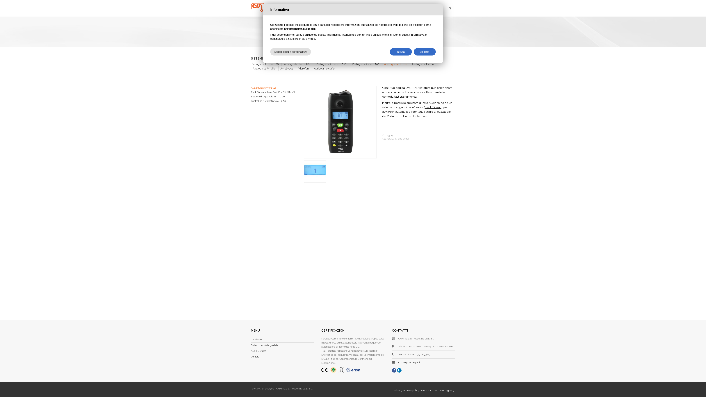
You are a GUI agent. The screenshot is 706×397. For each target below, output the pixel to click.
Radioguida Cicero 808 (297, 64)
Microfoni (303, 68)
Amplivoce (286, 68)
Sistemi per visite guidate (264, 345)
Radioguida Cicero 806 (265, 64)
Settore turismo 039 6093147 (414, 354)
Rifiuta (401, 51)
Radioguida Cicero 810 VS (331, 64)
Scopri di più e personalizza (290, 51)
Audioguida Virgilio (264, 68)
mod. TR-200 (433, 107)
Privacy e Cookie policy (406, 390)
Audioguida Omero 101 (263, 87)
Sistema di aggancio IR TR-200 (268, 96)
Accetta (424, 51)
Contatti (255, 356)
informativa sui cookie (302, 28)
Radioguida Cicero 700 (365, 64)
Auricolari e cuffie (324, 68)
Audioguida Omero (395, 64)
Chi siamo (256, 339)
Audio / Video (258, 351)
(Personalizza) (428, 390)
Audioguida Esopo (423, 64)
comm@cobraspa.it (409, 362)
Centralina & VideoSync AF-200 (268, 101)
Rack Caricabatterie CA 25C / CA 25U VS (273, 92)
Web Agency (447, 390)
